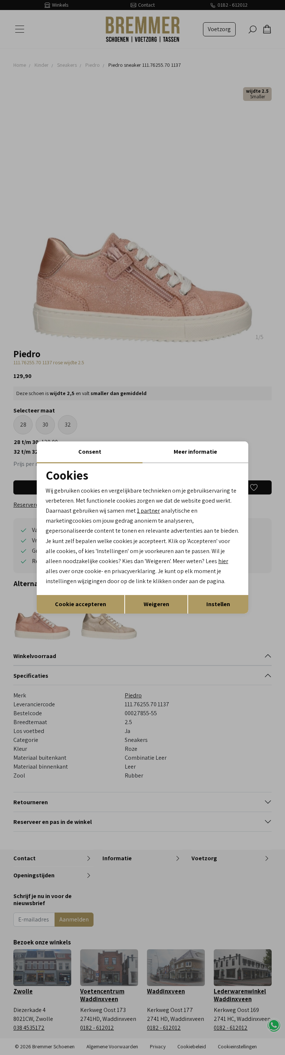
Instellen (218, 604)
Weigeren (156, 604)
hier (223, 561)
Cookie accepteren (80, 604)
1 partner (148, 511)
